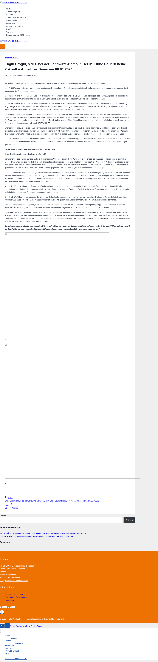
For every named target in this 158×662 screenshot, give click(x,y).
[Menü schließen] (0, 630)
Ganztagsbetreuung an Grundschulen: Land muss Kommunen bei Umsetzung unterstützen (37, 536)
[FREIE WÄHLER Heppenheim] (13, 3)
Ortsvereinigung (13, 11)
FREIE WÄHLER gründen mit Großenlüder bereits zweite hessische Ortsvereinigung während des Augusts (43, 533)
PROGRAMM (11, 20)
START (9, 9)
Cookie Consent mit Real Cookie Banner (26, 626)
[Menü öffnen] (2, 46)
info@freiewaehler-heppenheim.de (14, 581)
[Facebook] (2, 613)
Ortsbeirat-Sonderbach (16, 17)
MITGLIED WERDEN (14, 26)
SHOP (8, 29)
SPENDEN (10, 23)
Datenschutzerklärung (14, 594)
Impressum (9, 600)
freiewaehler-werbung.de (54, 619)
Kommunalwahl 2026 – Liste (18, 35)
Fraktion (9, 14)
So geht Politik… (11, 506)
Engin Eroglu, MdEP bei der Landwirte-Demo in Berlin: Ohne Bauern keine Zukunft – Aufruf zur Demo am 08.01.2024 (52, 499)
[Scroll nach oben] (2, 626)
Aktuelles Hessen (12, 58)
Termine (9, 32)
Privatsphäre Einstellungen (16, 597)
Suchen (3, 515)
